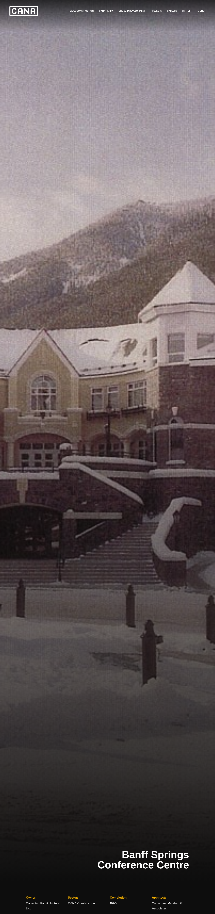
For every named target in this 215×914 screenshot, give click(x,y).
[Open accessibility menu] (183, 11)
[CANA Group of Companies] (23, 11)
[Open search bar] (189, 11)
